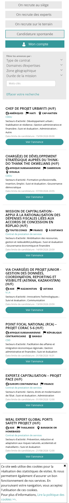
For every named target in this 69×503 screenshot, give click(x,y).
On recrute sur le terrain (33, 24)
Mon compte (38, 44)
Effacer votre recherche (22, 94)
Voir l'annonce (34, 142)
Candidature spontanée (35, 34)
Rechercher (57, 83)
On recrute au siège (33, 5)
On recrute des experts (34, 14)
